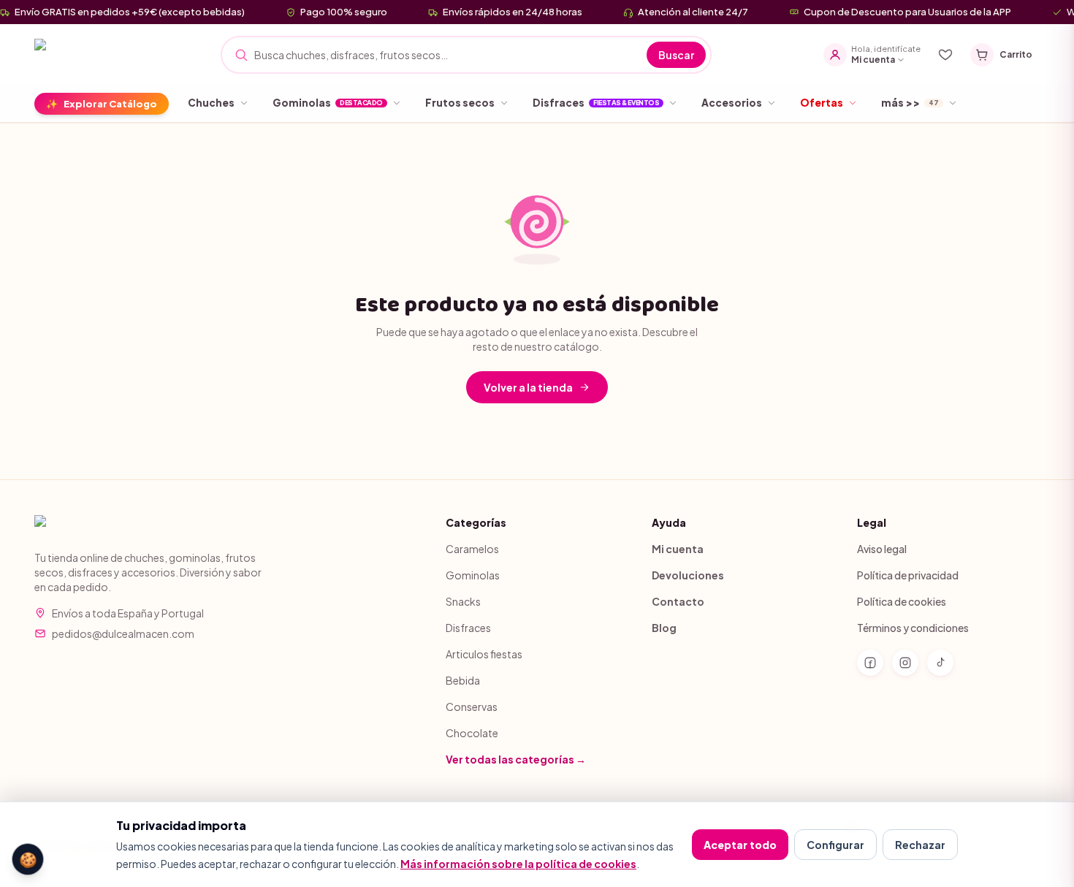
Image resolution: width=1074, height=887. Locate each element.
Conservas (472, 706)
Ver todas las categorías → (516, 759)
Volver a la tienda (528, 387)
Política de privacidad (908, 575)
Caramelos (472, 548)
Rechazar (920, 844)
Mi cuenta (678, 548)
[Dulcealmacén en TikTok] (940, 663)
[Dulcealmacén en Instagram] (905, 663)
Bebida (463, 680)
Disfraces (468, 627)
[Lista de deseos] (945, 54)
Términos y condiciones (913, 627)
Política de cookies (901, 601)
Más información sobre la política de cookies (518, 863)
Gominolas (473, 575)
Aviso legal (882, 548)
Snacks (463, 601)
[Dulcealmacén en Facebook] (870, 663)
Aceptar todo (740, 844)
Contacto (678, 601)
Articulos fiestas (484, 654)
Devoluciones (688, 575)
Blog (664, 627)
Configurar (835, 844)
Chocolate (472, 732)
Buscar (676, 54)
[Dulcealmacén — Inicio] (99, 55)
